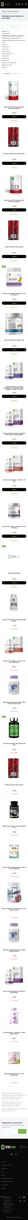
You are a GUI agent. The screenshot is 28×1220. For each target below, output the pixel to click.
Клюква (17, 566)
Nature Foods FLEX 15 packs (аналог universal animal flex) (14, 200)
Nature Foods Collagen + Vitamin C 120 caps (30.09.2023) (14, 661)
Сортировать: (6, 73)
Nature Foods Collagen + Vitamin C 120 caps (14, 480)
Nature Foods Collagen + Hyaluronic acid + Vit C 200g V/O (14, 294)
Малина (12, 520)
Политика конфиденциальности (7, 1178)
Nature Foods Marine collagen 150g (14, 340)
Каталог (25, 1146)
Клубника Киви (16, 333)
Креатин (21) (5, 49)
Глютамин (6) (5, 56)
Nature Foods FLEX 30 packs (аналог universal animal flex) (14, 107)
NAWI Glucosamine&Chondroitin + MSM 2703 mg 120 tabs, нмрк (14, 702)
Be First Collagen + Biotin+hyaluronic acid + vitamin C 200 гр (14, 909)
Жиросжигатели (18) (7, 53)
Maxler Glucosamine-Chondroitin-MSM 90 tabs (14, 826)
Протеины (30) (5, 33)
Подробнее (14, 120)
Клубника (11, 566)
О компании (3, 1162)
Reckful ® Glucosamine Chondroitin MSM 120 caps (14, 620)
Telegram (16, 1154)
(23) (13, 35)
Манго (16, 520)
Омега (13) (4, 44)
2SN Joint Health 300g (14, 573)
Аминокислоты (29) (7, 65)
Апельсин (14, 287)
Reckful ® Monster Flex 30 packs (14, 785)
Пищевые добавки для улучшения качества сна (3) (13, 41)
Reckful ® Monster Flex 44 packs (14, 247)
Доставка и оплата (4, 1168)
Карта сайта (3, 1188)
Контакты (3, 1175)
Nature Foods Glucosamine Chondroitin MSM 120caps (14, 991)
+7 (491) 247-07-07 (7, 1207)
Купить (15, 116)
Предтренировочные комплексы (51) (11, 38)
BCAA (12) (4, 67)
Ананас (10, 333)
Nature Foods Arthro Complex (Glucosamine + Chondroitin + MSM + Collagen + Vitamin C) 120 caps (14, 388)
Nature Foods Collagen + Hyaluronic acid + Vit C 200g (14, 527)
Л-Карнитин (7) (6, 46)
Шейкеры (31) (5, 31)
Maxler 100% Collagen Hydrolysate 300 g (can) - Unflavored (14, 868)
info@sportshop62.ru (7, 1211)
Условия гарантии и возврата (7, 1165)
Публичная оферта (4, 1184)
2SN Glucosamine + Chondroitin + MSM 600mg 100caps (14, 1033)
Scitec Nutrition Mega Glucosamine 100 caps (14, 744)
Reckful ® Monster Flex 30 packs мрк (14, 153)
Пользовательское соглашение (7, 1181)
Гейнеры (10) (5, 58)
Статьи (2, 1171)
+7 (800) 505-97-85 (7, 1201)
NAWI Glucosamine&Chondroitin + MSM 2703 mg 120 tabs (14, 950)
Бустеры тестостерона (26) (9, 62)
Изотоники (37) (6, 51)
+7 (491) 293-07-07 (7, 1200)
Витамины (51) (6, 60)
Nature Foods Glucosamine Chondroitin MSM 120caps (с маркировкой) (14, 434)
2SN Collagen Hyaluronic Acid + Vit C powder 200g (14, 1074)
